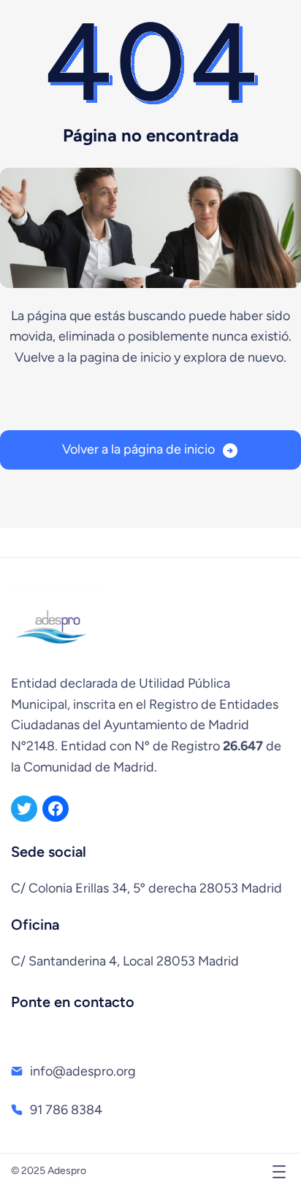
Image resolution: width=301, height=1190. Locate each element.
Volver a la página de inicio (138, 449)
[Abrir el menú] (279, 1172)
